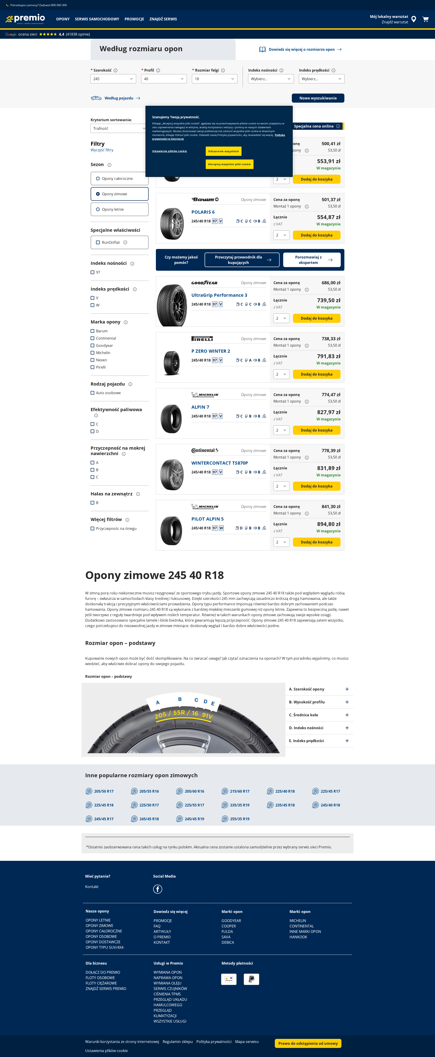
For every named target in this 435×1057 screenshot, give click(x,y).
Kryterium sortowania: (111, 119)
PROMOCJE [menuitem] (134, 19)
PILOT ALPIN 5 (207, 519)
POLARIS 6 (203, 212)
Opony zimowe (114, 193)
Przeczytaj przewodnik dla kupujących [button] (238, 260)
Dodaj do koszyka (317, 179)
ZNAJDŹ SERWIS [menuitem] (163, 19)
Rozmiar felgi (207, 70)
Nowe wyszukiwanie (318, 98)
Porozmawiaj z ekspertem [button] (308, 260)
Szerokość (102, 70)
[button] (115, 70)
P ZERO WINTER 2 (210, 351)
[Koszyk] (425, 19)
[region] (219, 141)
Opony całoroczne (117, 178)
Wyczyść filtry (102, 149)
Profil (149, 70)
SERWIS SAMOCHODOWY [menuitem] (97, 19)
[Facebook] (157, 889)
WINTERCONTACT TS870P (219, 463)
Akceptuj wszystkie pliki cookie (229, 164)
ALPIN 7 (200, 407)
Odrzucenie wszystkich (223, 151)
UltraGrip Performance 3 (219, 295)
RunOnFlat (111, 242)
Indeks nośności (262, 70)
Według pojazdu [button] (119, 98)
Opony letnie (113, 209)
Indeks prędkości (314, 70)
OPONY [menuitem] (63, 19)
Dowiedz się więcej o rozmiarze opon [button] (302, 49)
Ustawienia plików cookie (169, 151)
